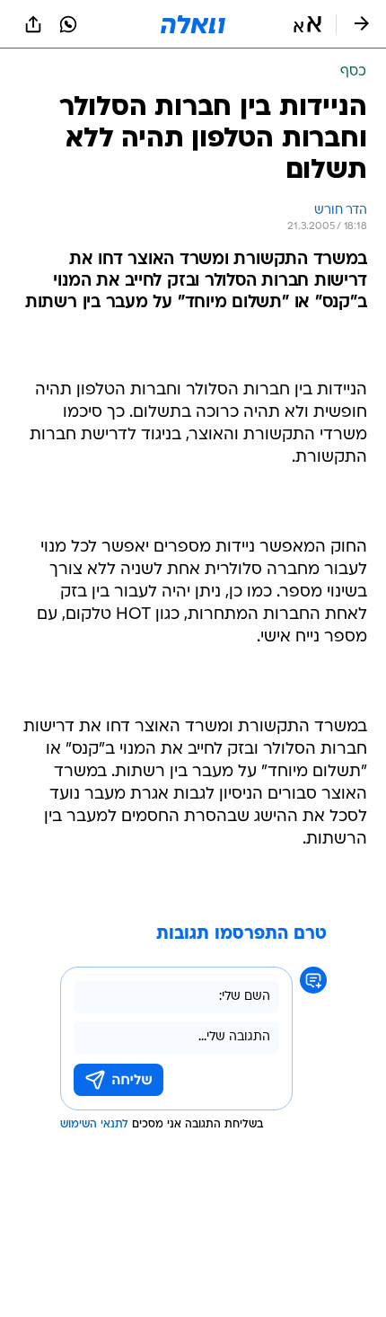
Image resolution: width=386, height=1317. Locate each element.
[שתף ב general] (33, 24)
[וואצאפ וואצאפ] (68, 24)
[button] (307, 24)
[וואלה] (193, 24)
